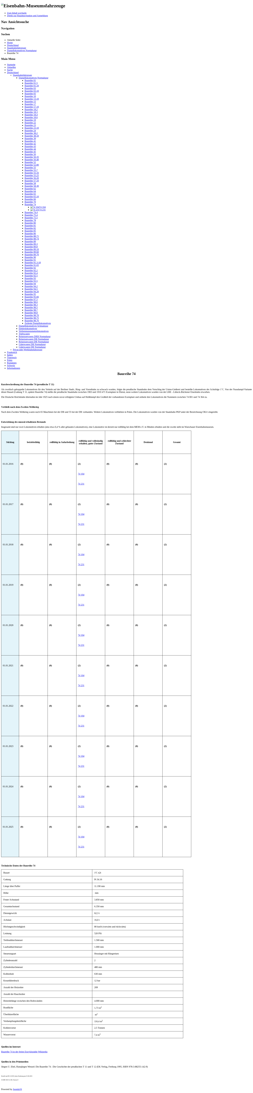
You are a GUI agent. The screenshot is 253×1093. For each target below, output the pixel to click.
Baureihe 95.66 (32, 297)
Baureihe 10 (30, 96)
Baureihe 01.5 (31, 83)
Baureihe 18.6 (31, 117)
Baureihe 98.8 (31, 312)
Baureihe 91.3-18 (33, 262)
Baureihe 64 (30, 191)
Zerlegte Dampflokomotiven (38, 323)
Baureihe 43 (30, 146)
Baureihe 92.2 (31, 270)
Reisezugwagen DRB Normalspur (35, 336)
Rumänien (12, 363)
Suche (10, 70)
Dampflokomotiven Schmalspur (33, 326)
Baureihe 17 (30, 104)
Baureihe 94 (30, 283)
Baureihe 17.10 (32, 107)
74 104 (81, 474)
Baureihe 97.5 (31, 299)
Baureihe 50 (30, 154)
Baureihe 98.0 (31, 302)
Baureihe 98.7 (31, 310)
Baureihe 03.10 (32, 91)
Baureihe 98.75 (32, 318)
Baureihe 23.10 (32, 128)
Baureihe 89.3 (31, 244)
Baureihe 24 (30, 130)
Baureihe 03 (30, 88)
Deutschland (13, 72)
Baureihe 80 (30, 223)
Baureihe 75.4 (31, 215)
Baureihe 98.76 (32, 320)
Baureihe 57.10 (32, 180)
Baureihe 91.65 (32, 265)
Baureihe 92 (30, 268)
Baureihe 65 (30, 194)
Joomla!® (17, 1089)
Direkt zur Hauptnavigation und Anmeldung (27, 15)
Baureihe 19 (30, 120)
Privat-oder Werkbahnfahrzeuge (27, 349)
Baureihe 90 (30, 257)
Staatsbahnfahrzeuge (22, 75)
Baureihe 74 (30, 204)
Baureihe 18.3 (31, 112)
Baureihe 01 (30, 80)
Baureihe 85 (30, 231)
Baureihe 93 (30, 278)
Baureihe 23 (30, 125)
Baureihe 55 (30, 167)
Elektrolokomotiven (28, 328)
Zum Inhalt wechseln (17, 13)
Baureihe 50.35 (32, 157)
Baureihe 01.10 (32, 85)
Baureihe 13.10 (32, 99)
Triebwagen (24, 334)
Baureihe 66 (30, 199)
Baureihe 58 (30, 183)
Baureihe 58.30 (32, 186)
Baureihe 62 (30, 188)
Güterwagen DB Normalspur (32, 344)
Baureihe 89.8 (31, 246)
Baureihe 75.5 (31, 217)
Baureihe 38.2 (31, 133)
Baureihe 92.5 (31, 275)
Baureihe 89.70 (32, 254)
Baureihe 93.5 (31, 281)
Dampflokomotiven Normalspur (33, 78)
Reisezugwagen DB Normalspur (34, 339)
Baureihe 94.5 (31, 289)
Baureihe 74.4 (31, 212)
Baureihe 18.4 (31, 114)
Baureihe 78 (30, 220)
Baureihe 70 (30, 202)
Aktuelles (11, 67)
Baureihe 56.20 (32, 178)
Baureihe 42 (30, 144)
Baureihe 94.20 (32, 291)
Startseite (11, 64)
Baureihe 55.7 (31, 170)
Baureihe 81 (30, 225)
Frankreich (12, 352)
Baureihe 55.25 (32, 175)
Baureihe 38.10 (32, 136)
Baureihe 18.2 (31, 109)
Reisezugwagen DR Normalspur (34, 341)
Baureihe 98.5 (31, 307)
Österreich (12, 357)
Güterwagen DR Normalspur (32, 347)
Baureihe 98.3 (31, 305)
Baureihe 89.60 (32, 252)
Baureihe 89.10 (32, 249)
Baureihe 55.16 (32, 173)
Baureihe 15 (30, 101)
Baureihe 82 (30, 228)
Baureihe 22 (30, 122)
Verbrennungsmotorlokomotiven (34, 331)
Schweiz (11, 365)
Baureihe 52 (30, 162)
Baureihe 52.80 (32, 165)
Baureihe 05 (30, 93)
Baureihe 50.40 (32, 159)
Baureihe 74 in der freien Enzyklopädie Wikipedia (24, 1051)
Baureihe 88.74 (32, 239)
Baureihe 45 (30, 151)
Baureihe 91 (30, 260)
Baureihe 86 (30, 233)
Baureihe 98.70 (32, 315)
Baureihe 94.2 (31, 286)
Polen (9, 360)
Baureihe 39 (30, 138)
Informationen (13, 368)
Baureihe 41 (30, 141)
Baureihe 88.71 (32, 236)
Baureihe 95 (30, 294)
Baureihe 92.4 (31, 273)
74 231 (81, 484)
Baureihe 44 (30, 149)
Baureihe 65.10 (32, 196)
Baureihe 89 (30, 241)
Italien (10, 355)
